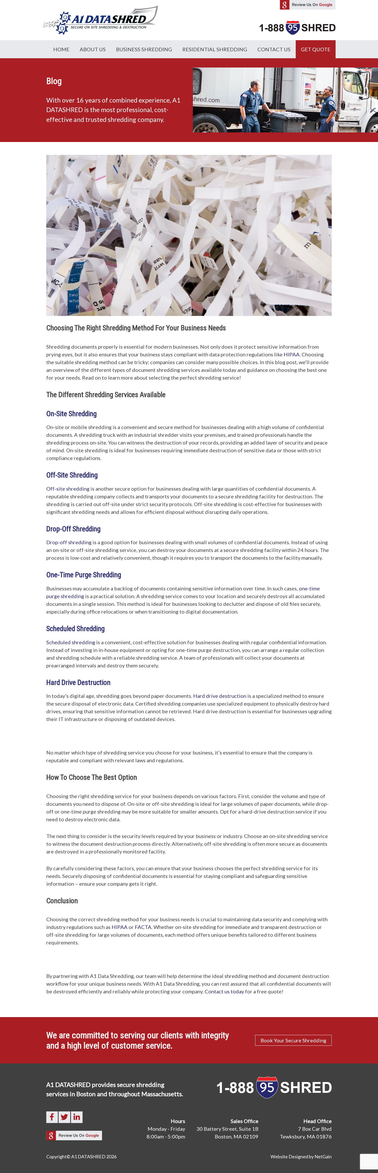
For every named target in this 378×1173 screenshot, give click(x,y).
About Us (93, 49)
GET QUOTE (315, 49)
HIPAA (292, 354)
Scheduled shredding (70, 642)
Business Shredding (144, 49)
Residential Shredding (214, 49)
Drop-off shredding (69, 542)
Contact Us (274, 49)
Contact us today (224, 991)
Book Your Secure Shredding (293, 1040)
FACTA (143, 927)
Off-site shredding (67, 488)
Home (61, 49)
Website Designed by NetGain (301, 1156)
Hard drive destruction (219, 696)
